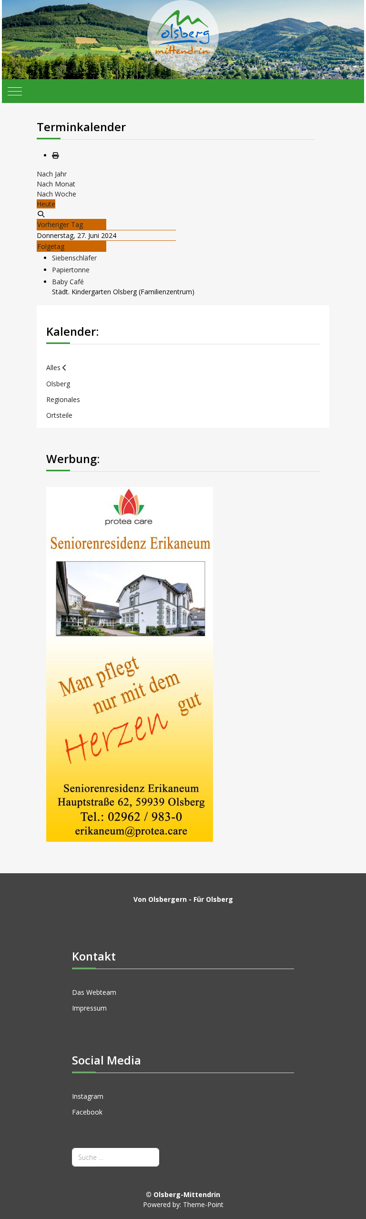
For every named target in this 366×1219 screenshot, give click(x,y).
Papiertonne (71, 269)
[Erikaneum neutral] (129, 663)
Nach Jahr (52, 173)
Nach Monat (56, 183)
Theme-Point (203, 1204)
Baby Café (68, 281)
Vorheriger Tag (60, 224)
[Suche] (41, 213)
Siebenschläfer (74, 257)
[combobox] (115, 1157)
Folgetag (50, 246)
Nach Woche (56, 193)
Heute (46, 203)
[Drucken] (55, 155)
